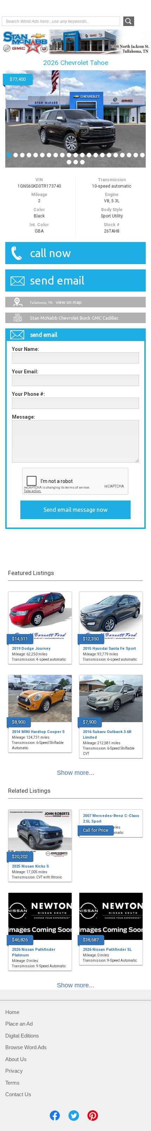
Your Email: (25, 371)
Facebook (55, 1115)
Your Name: (25, 349)
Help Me (111, 8)
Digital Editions (22, 1036)
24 (82, 161)
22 (69, 161)
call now (50, 253)
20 (135, 154)
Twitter (73, 1115)
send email (57, 280)
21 (142, 154)
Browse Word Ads (26, 1047)
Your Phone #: (28, 394)
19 (129, 154)
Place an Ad (19, 1024)
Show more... (75, 772)
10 (69, 154)
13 (89, 154)
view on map (56, 302)
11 (75, 154)
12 (82, 154)
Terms (12, 1083)
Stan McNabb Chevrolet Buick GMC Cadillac (74, 317)
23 (75, 161)
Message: (23, 417)
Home (12, 1012)
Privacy (14, 1071)
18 (122, 154)
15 (102, 154)
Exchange (30, 9)
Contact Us (18, 1094)
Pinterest (92, 1115)
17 (115, 154)
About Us (16, 1059)
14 (95, 154)
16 (109, 154)
